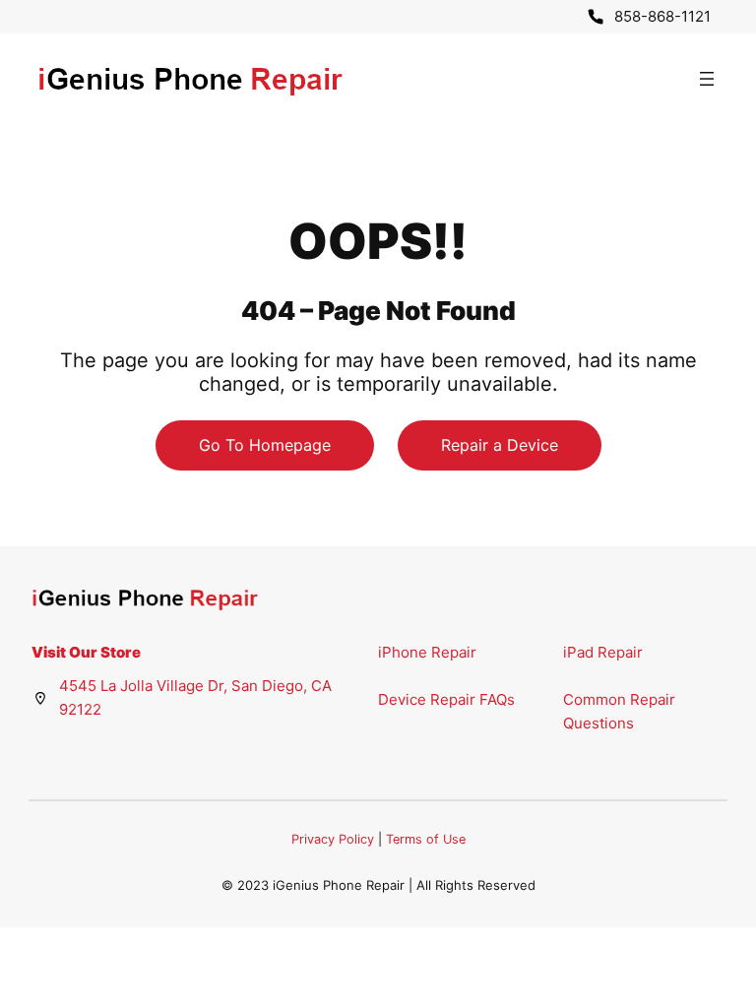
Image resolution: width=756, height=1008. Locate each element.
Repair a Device (499, 445)
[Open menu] (707, 79)
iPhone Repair (427, 652)
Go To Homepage (265, 445)
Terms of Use (426, 839)
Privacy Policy (332, 839)
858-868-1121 (662, 16)
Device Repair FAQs (446, 699)
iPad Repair (603, 652)
